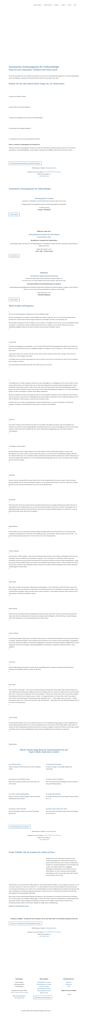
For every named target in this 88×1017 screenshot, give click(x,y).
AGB (68, 986)
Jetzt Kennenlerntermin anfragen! (19, 826)
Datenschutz (69, 984)
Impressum (69, 982)
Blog (69, 4)
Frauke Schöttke (37, 4)
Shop (75, 4)
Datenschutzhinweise (51, 168)
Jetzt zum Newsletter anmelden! (19, 959)
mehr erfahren (14, 214)
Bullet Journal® (48, 4)
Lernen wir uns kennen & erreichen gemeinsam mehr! (25, 923)
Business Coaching (44, 986)
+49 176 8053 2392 (44, 176)
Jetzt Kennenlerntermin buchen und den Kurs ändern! (25, 163)
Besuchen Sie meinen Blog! (43, 997)
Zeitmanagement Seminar (44, 988)
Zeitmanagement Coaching (44, 982)
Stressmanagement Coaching (44, 984)
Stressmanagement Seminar (44, 990)
